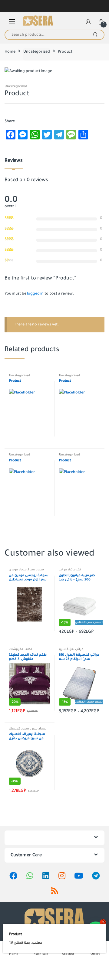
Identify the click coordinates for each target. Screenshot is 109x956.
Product (15, 934)
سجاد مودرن (18, 570)
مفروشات (16, 649)
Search (95, 34)
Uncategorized (36, 51)
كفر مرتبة (74, 570)
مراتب (63, 570)
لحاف (28, 649)
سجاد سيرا (36, 570)
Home (10, 51)
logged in (35, 293)
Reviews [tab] (14, 161)
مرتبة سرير (66, 649)
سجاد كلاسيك (19, 729)
